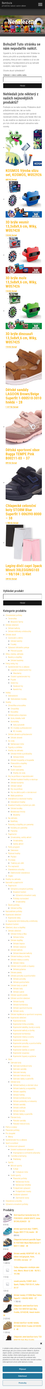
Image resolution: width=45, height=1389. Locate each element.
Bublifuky (14, 821)
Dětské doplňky (17, 940)
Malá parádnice (17, 795)
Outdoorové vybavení (16, 1146)
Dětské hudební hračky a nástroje (24, 779)
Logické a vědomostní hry (21, 670)
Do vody (11, 741)
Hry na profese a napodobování (20, 776)
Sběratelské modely (19, 699)
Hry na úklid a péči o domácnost (23, 792)
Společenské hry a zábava (18, 667)
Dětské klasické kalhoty (22, 953)
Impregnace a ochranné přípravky (26, 1153)
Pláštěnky (17, 1159)
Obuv (10, 1059)
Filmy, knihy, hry (12, 663)
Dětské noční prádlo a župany (22, 966)
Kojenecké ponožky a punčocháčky (27, 1043)
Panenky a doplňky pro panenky (21, 824)
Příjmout (22, 1369)
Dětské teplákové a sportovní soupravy (26, 1014)
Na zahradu (12, 818)
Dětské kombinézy (20, 1004)
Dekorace (14, 850)
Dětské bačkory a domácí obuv (25, 1085)
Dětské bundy (18, 1001)
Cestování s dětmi (15, 638)
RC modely (17, 731)
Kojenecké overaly (20, 1040)
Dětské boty (15, 1082)
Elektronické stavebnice (20, 873)
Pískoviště (17, 766)
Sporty (10, 1162)
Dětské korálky (16, 808)
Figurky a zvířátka (15, 747)
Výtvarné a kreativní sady (26, 895)
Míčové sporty (16, 1165)
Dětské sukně (18, 992)
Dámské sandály (19, 1069)
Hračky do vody (19, 773)
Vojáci (10, 876)
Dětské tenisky (19, 1111)
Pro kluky (11, 860)
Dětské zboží (11, 634)
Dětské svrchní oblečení (20, 998)
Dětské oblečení (12, 625)
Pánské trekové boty (21, 1124)
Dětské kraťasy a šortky (20, 956)
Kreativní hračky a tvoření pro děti (21, 805)
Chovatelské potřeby (14, 615)
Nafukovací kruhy (22, 1182)
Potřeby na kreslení (21, 898)
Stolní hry (14, 683)
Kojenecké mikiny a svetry (23, 1037)
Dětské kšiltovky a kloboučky (19, 631)
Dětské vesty (18, 1011)
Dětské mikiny (18, 963)
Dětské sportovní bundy (22, 1008)
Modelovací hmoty (18, 811)
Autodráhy (15, 721)
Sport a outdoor (12, 1143)
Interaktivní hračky (18, 802)
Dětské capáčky (19, 1091)
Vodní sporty (16, 1175)
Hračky (8, 702)
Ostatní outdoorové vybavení (22, 1149)
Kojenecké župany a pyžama (24, 1056)
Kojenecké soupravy (21, 1053)
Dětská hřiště (18, 757)
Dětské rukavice (19, 947)
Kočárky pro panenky (19, 828)
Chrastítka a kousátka (17, 705)
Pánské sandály (19, 1120)
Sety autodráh (18, 725)
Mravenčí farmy (17, 622)
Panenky (14, 831)
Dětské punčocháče (21, 982)
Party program (14, 847)
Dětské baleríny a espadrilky (24, 1088)
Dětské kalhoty (14, 628)
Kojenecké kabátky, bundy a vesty (26, 1027)
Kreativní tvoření (19, 892)
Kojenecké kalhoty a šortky (24, 1030)
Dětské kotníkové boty (22, 1098)
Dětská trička (18, 937)
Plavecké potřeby (13, 1130)
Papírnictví (12, 834)
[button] (41, 1343)
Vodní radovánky (17, 770)
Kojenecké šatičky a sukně (23, 1050)
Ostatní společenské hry (20, 676)
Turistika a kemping (18, 1156)
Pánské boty (16, 1117)
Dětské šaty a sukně (19, 985)
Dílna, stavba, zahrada (14, 654)
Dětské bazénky (17, 660)
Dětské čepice (19, 943)
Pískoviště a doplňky (19, 763)
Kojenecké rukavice (21, 1046)
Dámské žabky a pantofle (23, 1079)
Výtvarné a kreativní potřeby (22, 889)
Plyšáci (13, 857)
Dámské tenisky (19, 1072)
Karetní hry (17, 689)
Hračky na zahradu (15, 750)
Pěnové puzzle (16, 651)
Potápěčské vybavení (21, 1188)
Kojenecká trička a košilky (23, 1024)
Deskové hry (18, 686)
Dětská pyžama (19, 969)
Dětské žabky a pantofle (22, 1114)
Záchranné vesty (22, 1198)
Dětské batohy (16, 641)
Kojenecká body (19, 1021)
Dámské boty (16, 1062)
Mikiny (10, 1137)
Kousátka (14, 712)
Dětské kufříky (16, 908)
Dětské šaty (18, 988)
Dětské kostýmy (17, 782)
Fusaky (13, 644)
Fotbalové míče (22, 1172)
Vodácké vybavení (20, 1194)
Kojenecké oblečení (13, 914)
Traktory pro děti (17, 863)
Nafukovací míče (17, 744)
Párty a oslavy (11, 1127)
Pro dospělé (10, 1133)
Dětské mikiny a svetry (20, 959)
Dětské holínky (19, 1095)
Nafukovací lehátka (23, 1185)
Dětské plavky (16, 972)
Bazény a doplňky (15, 657)
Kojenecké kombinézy (21, 1034)
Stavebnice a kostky (16, 869)
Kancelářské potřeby (14, 911)
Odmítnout (22, 1376)
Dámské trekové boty (21, 1075)
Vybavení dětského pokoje (18, 647)
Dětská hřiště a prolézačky (21, 754)
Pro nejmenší (13, 866)
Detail (14, 179)
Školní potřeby (14, 905)
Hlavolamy (17, 673)
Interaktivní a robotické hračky (20, 799)
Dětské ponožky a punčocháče (23, 976)
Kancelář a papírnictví (14, 882)
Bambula (7, 3)
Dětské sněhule (19, 1107)
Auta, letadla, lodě (18, 718)
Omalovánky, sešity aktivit (21, 837)
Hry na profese (16, 789)
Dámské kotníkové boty (22, 1066)
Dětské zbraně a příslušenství (20, 734)
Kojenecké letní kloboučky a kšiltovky (23, 921)
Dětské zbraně (16, 737)
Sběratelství (13, 696)
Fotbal (15, 1169)
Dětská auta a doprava (17, 715)
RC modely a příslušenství (21, 728)
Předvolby (22, 1383)
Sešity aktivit (18, 844)
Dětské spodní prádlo (19, 995)
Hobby (8, 692)
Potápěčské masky (23, 1191)
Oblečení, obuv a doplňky (15, 927)
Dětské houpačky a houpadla (22, 760)
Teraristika (12, 618)
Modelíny (16, 815)
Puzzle (13, 679)
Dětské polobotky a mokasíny (25, 1101)
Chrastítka (15, 709)
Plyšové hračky (14, 853)
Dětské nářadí (16, 786)
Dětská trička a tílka (18, 934)
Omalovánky (18, 840)
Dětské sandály (19, 1104)
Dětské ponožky (19, 979)
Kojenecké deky (14, 918)
